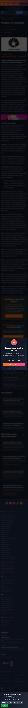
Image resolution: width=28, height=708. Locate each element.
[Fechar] (24, 340)
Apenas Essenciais (7, 702)
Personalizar (19, 702)
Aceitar (6, 705)
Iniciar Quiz (12, 365)
